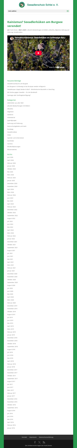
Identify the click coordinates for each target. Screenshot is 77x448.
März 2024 (10, 192)
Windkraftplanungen (13, 146)
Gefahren (10, 115)
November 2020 (12, 277)
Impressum (33, 437)
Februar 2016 (11, 425)
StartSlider (10, 141)
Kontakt (24, 437)
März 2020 (10, 300)
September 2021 (12, 247)
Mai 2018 (10, 358)
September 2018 (12, 346)
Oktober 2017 (11, 376)
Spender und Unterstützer (15, 138)
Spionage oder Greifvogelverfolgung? (19, 95)
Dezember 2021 (12, 242)
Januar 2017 (11, 396)
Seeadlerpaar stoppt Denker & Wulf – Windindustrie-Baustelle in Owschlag (30, 89)
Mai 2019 (10, 323)
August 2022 (11, 218)
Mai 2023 (10, 201)
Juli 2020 (10, 288)
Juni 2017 (10, 387)
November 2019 (12, 309)
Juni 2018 (10, 355)
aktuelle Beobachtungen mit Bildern (37, 30)
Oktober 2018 (11, 343)
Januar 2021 (11, 271)
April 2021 (10, 262)
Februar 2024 (11, 195)
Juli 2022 (10, 221)
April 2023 (10, 204)
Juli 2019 (10, 317)
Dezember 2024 (12, 183)
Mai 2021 (10, 259)
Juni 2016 (10, 416)
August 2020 (11, 285)
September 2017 (12, 378)
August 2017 (11, 381)
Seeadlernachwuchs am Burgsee (17, 84)
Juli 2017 (10, 384)
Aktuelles (51, 30)
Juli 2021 (10, 253)
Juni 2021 (10, 256)
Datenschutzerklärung (46, 437)
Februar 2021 (11, 268)
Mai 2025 (10, 172)
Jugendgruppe (11, 120)
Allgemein (58, 30)
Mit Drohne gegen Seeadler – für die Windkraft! (22, 92)
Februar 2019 (11, 332)
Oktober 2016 (11, 405)
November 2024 (12, 186)
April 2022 (10, 230)
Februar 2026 (11, 163)
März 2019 (10, 329)
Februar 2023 (11, 207)
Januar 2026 (11, 166)
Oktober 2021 (11, 245)
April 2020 (10, 297)
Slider (9, 135)
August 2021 (11, 250)
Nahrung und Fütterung (14, 123)
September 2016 (12, 408)
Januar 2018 (11, 367)
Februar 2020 (11, 303)
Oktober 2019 (11, 311)
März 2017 (10, 390)
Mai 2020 (10, 294)
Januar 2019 (11, 335)
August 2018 (11, 349)
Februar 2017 (11, 393)
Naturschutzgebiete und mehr (16, 126)
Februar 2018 (11, 364)
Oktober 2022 (11, 212)
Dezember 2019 (12, 306)
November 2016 (12, 402)
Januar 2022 (11, 239)
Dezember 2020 (12, 274)
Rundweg (10, 129)
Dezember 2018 (12, 338)
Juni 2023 (10, 198)
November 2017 (12, 373)
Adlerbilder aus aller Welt (15, 103)
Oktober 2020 (11, 279)
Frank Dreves (13, 30)
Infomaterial (11, 117)
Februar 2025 (11, 178)
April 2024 (10, 189)
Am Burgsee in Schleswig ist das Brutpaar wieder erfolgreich (26, 86)
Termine (10, 144)
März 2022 (10, 233)
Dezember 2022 (12, 210)
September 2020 (12, 282)
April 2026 (10, 160)
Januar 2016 (11, 428)
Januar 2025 (11, 180)
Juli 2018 (10, 352)
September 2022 (12, 215)
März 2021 (10, 265)
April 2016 (10, 422)
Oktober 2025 (11, 169)
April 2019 (10, 326)
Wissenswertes (12, 149)
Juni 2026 (10, 157)
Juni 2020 (10, 291)
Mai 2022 (10, 227)
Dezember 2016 (12, 399)
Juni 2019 (10, 320)
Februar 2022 (11, 236)
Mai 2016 (10, 419)
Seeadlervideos (18, 32)
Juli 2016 (10, 413)
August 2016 (11, 410)
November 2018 (12, 341)
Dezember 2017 (12, 370)
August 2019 (11, 314)
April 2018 (10, 361)
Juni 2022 (10, 224)
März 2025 (10, 175)
